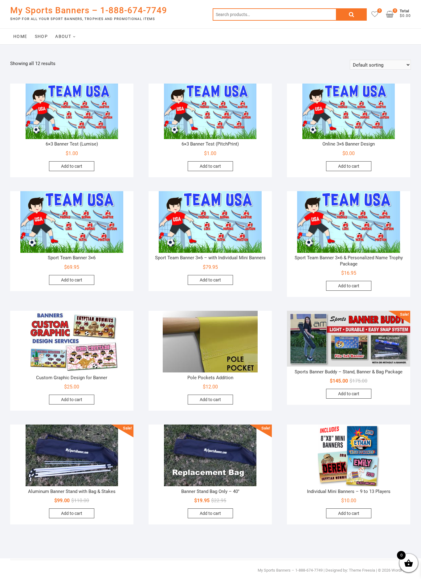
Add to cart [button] (71, 166)
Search (351, 14)
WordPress (401, 570)
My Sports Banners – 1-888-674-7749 (88, 10)
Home (20, 36)
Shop (41, 36)
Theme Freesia (362, 570)
